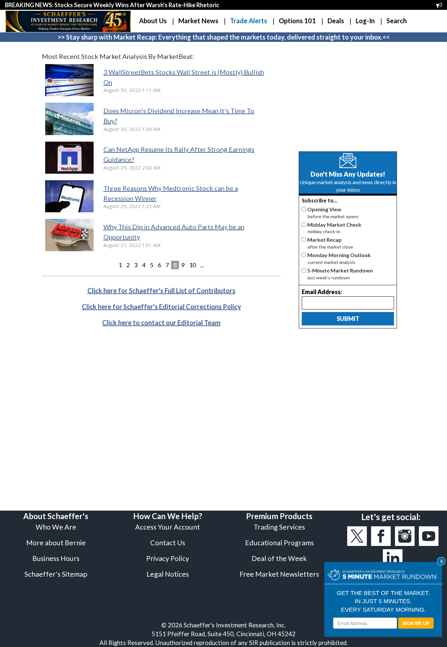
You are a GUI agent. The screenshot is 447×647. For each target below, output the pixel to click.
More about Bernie (56, 542)
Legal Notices (168, 574)
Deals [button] (336, 21)
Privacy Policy (167, 558)
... (202, 265)
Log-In (365, 21)
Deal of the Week (279, 558)
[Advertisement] (348, 97)
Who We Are (56, 527)
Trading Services (279, 527)
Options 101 (297, 21)
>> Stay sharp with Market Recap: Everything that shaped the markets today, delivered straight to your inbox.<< (224, 37)
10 (192, 265)
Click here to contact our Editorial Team (161, 322)
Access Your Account (167, 527)
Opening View (324, 209)
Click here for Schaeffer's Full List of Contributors (161, 290)
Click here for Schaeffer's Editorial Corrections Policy (161, 306)
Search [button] (396, 21)
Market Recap (324, 239)
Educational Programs (279, 542)
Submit (348, 318)
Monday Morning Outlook (339, 255)
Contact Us (167, 542)
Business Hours (56, 558)
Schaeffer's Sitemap (56, 574)
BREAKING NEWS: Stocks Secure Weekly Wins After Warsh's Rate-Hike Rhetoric (112, 5)
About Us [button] (153, 21)
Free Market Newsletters (279, 574)
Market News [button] (198, 21)
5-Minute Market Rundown (340, 270)
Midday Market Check (334, 224)
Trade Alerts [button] (248, 21)
